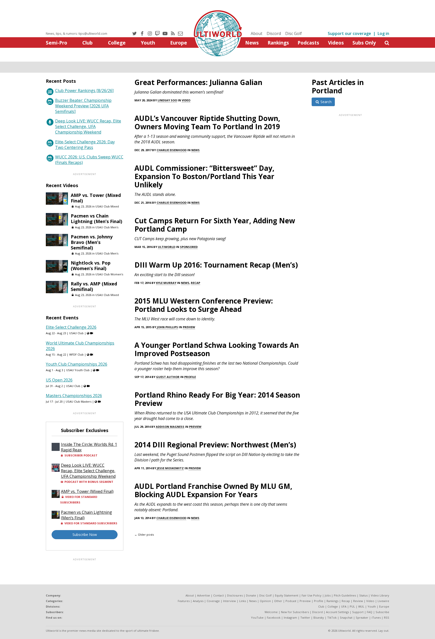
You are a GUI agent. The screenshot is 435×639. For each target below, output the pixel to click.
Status (363, 595)
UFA (343, 606)
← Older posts (144, 534)
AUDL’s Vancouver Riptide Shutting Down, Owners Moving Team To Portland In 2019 (207, 122)
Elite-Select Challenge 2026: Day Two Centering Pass (85, 144)
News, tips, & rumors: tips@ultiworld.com (76, 33)
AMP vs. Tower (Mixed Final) (96, 198)
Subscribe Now (84, 534)
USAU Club (76, 333)
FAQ (369, 612)
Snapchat (346, 617)
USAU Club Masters (78, 401)
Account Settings (337, 612)
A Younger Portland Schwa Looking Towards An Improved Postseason (216, 349)
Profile (190, 377)
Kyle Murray (166, 283)
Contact (218, 595)
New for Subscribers (295, 612)
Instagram (290, 617)
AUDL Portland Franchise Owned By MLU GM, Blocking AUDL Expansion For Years (213, 490)
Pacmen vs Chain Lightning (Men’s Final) (96, 218)
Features (184, 601)
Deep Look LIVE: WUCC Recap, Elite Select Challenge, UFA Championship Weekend (88, 126)
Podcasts (308, 42)
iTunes (376, 617)
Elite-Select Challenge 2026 (71, 327)
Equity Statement (286, 595)
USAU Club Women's (109, 274)
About (256, 33)
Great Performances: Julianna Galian (198, 82)
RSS (386, 617)
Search (325, 101)
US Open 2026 (59, 380)
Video (186, 100)
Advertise (203, 595)
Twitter (305, 617)
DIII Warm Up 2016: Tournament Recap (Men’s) (216, 265)
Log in (383, 33)
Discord (274, 33)
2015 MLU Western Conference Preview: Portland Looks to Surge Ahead (203, 305)
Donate (251, 595)
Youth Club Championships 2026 (76, 364)
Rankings (278, 42)
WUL (361, 606)
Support (358, 612)
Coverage (213, 601)
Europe (178, 42)
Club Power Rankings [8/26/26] (84, 90)
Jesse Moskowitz (170, 468)
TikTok (332, 617)
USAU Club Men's (106, 227)
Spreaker (362, 617)
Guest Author (167, 377)
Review (358, 601)
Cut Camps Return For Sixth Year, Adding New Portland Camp (214, 225)
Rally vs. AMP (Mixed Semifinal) (94, 286)
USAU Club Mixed (107, 206)
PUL (352, 606)
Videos (336, 42)
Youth (148, 42)
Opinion (265, 601)
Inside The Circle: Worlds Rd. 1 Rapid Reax (89, 447)
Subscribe (382, 612)
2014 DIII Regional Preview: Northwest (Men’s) (215, 444)
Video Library (380, 595)
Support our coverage (349, 33)
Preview (189, 327)
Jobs (328, 595)
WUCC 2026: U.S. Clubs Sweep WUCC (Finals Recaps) (89, 159)
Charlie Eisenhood (172, 150)
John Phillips (167, 327)
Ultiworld (166, 247)
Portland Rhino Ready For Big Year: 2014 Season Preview (217, 399)
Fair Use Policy (311, 595)
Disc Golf (293, 33)
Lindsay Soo (167, 100)
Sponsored (189, 247)
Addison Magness (170, 427)
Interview (229, 601)
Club (87, 42)
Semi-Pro (56, 42)
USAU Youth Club (78, 370)
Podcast (290, 601)
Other (278, 601)
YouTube (257, 617)
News (252, 42)
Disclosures (235, 595)
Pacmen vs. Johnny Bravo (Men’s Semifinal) (92, 242)
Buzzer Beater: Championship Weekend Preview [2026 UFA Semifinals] (83, 106)
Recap (195, 283)
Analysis (198, 601)
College (117, 42)
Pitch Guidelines (345, 595)
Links (242, 601)
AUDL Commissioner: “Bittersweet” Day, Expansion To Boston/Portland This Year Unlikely (204, 176)
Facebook (273, 617)
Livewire (383, 601)
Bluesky (318, 617)
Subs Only (364, 42)
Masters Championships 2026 (74, 395)
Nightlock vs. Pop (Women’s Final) (91, 265)
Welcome (271, 612)
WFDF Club (76, 354)
